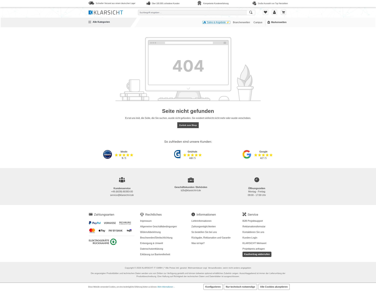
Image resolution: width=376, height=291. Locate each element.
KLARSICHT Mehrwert (254, 243)
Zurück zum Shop (188, 125)
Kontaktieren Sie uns (253, 232)
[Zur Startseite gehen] (105, 12)
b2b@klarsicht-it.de (191, 190)
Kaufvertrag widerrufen (257, 254)
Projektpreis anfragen (253, 249)
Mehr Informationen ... (166, 287)
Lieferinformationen (201, 221)
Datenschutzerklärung (151, 249)
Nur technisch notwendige (240, 287)
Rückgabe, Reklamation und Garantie (211, 237)
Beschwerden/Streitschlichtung (156, 237)
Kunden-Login (249, 237)
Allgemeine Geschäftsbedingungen (158, 226)
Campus (258, 22)
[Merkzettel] (265, 12)
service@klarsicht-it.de (122, 195)
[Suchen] (250, 12)
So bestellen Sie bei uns (204, 232)
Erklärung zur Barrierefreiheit (155, 254)
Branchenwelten (242, 22)
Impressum (146, 221)
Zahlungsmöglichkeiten (203, 226)
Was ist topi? (198, 243)
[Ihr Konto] (274, 12)
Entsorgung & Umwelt (151, 243)
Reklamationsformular (253, 226)
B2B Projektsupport (252, 221)
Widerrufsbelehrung (150, 232)
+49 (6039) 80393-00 (122, 191)
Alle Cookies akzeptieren (274, 287)
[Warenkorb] (283, 12)
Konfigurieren (213, 287)
